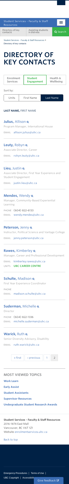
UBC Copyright (11, 477)
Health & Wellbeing (56, 80)
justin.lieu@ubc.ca (25, 183)
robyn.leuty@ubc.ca (26, 155)
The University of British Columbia (25, 7)
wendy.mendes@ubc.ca (29, 214)
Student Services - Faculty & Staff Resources (24, 40)
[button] (28, 121)
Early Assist (11, 386)
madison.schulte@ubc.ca (29, 293)
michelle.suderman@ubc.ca (31, 321)
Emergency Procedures (15, 473)
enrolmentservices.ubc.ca (31, 431)
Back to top (11, 439)
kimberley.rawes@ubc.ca (29, 261)
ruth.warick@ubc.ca (26, 344)
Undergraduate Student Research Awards (30, 404)
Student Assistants (16, 392)
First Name (30, 97)
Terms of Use (37, 473)
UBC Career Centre (27, 265)
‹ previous (33, 357)
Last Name (52, 97)
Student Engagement (35, 80)
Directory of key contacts (11, 31)
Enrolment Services (14, 80)
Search (61, 31)
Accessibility (28, 477)
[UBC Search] (61, 5)
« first (17, 357)
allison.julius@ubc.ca (27, 132)
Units (11, 97)
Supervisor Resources (18, 398)
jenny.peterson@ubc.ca (28, 238)
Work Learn (11, 381)
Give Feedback (47, 480)
